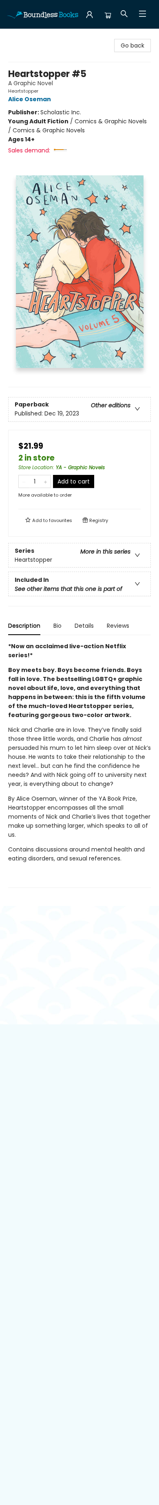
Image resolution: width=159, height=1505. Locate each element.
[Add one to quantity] (45, 481)
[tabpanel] (79, 765)
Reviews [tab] (118, 626)
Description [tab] (24, 626)
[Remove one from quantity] (24, 481)
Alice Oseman (29, 99)
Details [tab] (84, 626)
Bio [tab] (57, 626)
